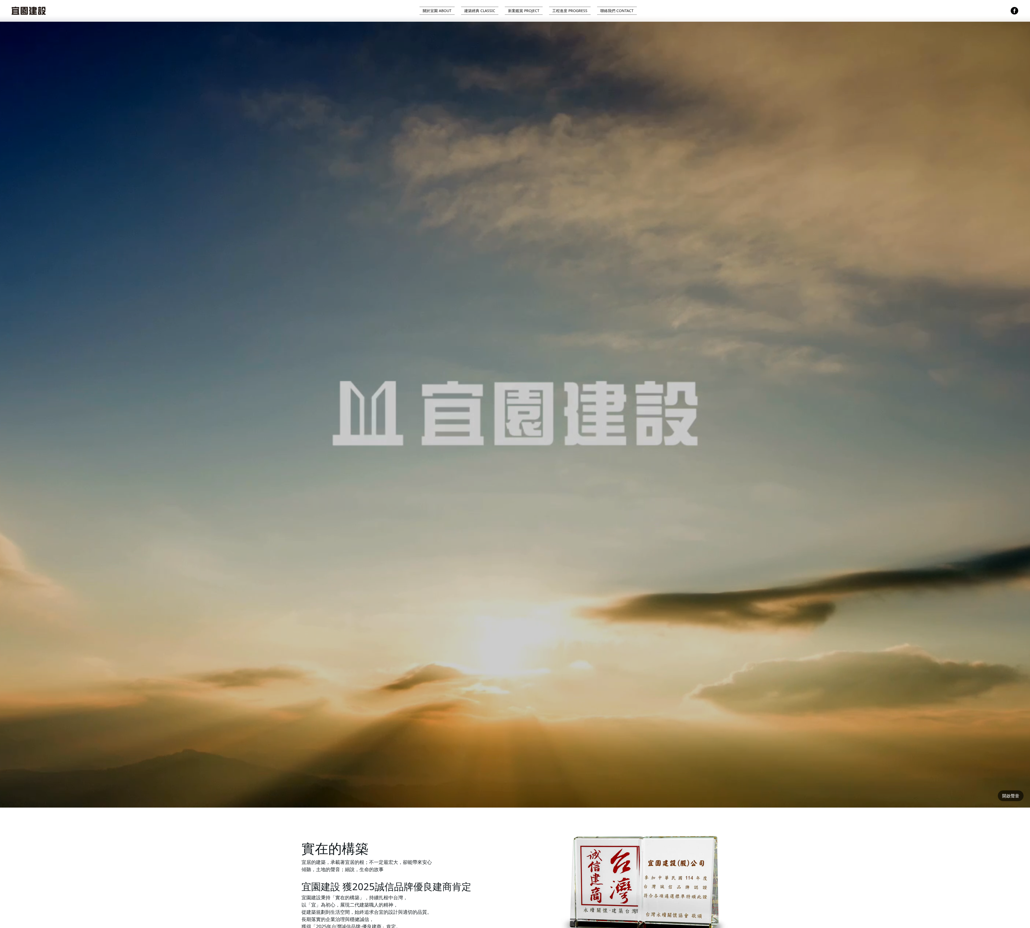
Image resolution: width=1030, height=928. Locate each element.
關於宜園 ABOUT (437, 10)
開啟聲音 (1010, 796)
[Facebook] (1014, 10)
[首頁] (28, 10)
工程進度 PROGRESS (569, 10)
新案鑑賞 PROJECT (523, 10)
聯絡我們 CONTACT (617, 10)
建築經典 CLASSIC (479, 10)
